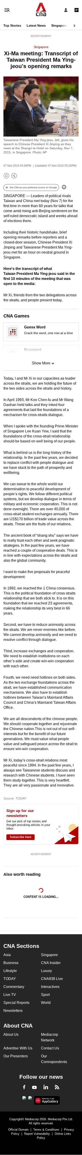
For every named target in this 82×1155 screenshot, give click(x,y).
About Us (10, 1034)
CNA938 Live (52, 979)
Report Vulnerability (37, 1133)
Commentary (13, 987)
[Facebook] (24, 1088)
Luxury (46, 971)
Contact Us (50, 1048)
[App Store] (30, 1099)
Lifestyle (10, 971)
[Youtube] (34, 1087)
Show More (41, 363)
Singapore (59, 25)
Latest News (36, 25)
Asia (7, 955)
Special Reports (16, 1003)
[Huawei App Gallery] (47, 1100)
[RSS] (57, 1088)
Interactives (50, 987)
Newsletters (13, 1011)
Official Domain (18, 1129)
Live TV (9, 995)
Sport (45, 995)
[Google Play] (24, 1099)
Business (10, 963)
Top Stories (12, 25)
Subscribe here (20, 837)
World (46, 1003)
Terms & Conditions (46, 1129)
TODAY (9, 979)
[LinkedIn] (46, 1088)
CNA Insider (51, 963)
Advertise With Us (17, 1048)
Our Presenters (15, 1056)
